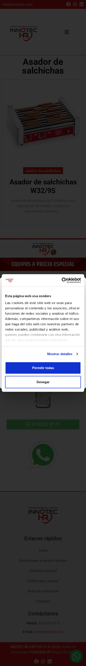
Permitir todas (43, 368)
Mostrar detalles (60, 354)
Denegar (43, 382)
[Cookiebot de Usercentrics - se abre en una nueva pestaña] (62, 280)
